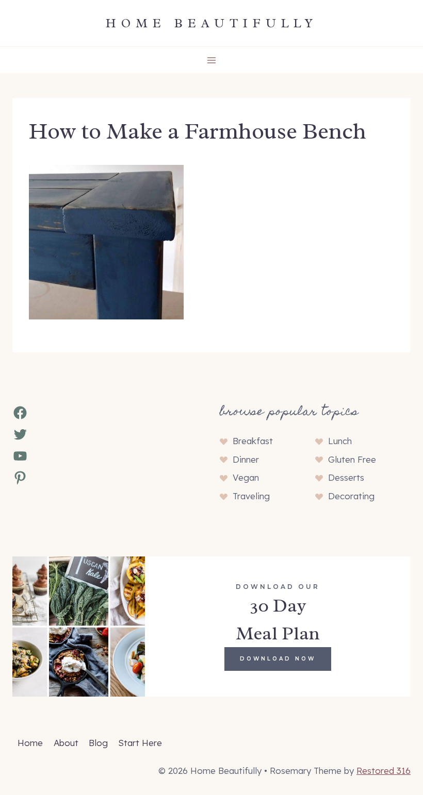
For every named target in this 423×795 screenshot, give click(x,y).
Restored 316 (383, 770)
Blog (98, 742)
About (66, 742)
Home (30, 742)
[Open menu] (211, 60)
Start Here (140, 742)
